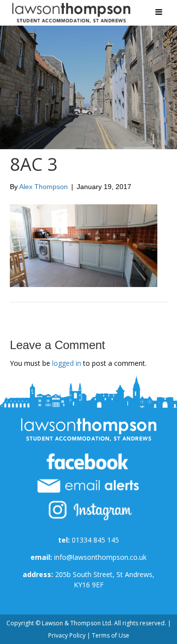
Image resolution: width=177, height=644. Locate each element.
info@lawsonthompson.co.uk (100, 557)
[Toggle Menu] (159, 12)
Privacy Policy (67, 635)
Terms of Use (110, 635)
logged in (66, 363)
